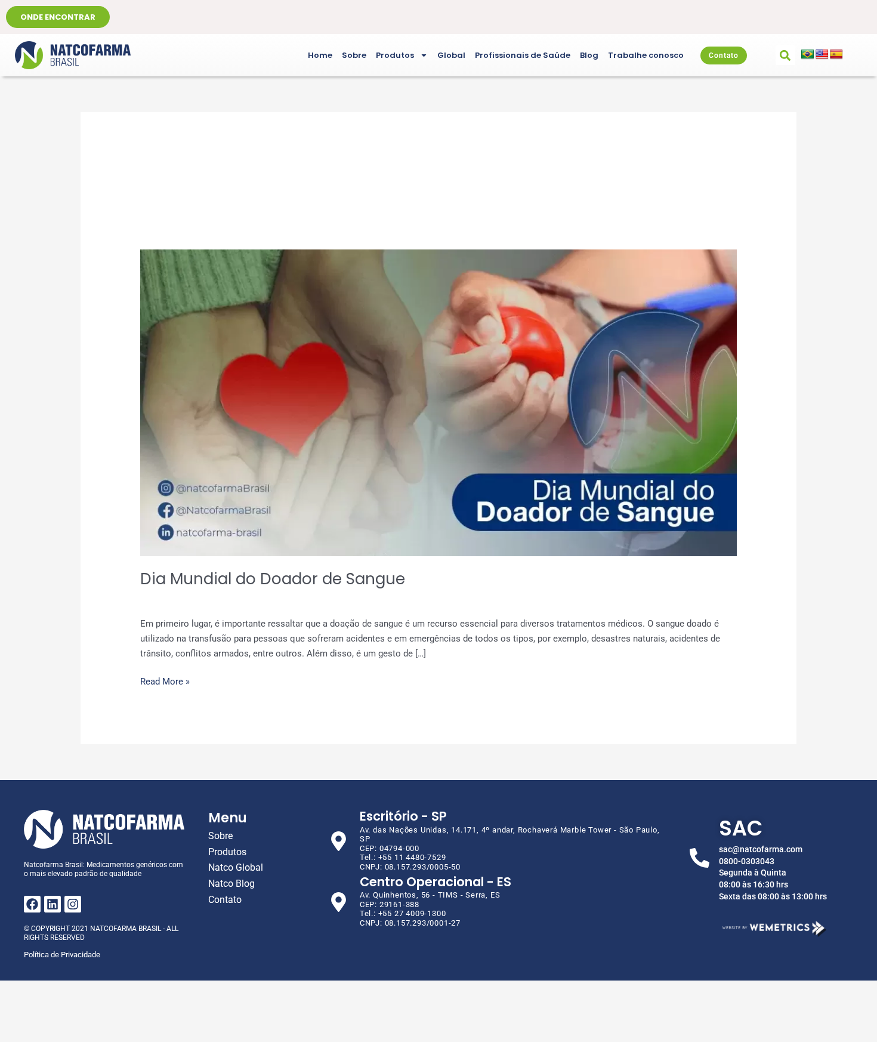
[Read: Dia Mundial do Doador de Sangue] (438, 402)
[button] (785, 55)
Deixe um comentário (183, 598)
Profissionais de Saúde (522, 55)
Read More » (165, 680)
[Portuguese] (807, 54)
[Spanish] (836, 54)
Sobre (354, 55)
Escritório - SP (403, 816)
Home (320, 55)
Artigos (248, 598)
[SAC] (699, 858)
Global (451, 55)
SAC (741, 828)
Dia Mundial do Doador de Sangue (272, 579)
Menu (227, 818)
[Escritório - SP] (338, 841)
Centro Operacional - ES (435, 881)
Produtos (395, 55)
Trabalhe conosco (646, 55)
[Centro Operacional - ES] (338, 902)
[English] (822, 54)
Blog (589, 55)
